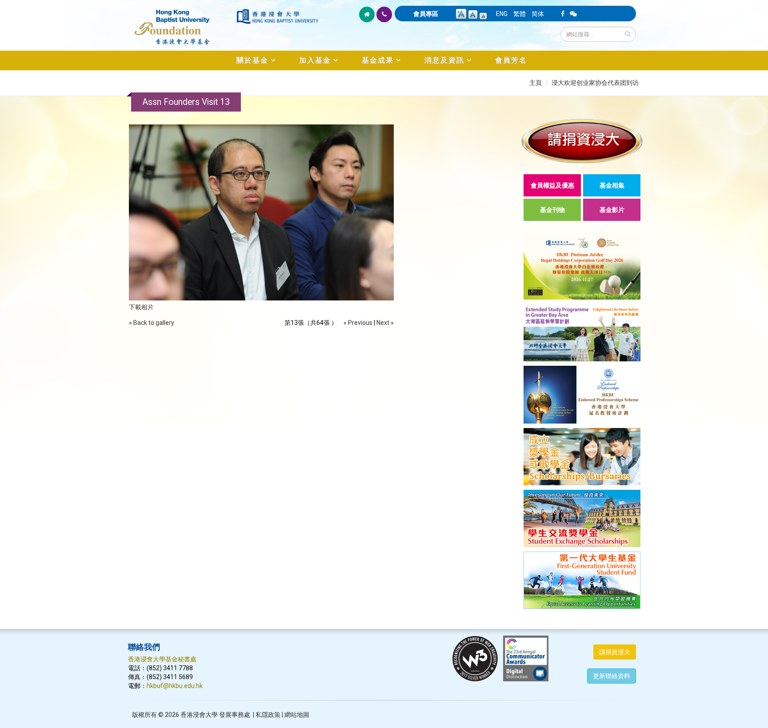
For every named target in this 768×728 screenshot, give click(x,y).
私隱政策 (268, 714)
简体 (538, 13)
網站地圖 (296, 714)
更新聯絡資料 (611, 676)
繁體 (519, 13)
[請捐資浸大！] (582, 140)
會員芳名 (511, 60)
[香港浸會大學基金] (181, 22)
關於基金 (252, 60)
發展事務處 (234, 714)
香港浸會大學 (199, 714)
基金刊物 (552, 209)
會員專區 (425, 13)
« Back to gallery (151, 322)
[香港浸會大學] (277, 16)
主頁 (535, 82)
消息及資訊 (444, 60)
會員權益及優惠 (552, 185)
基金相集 (612, 185)
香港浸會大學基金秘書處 (162, 659)
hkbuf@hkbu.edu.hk (175, 685)
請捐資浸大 (614, 652)
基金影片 (612, 209)
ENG (502, 13)
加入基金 (315, 60)
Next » (385, 322)
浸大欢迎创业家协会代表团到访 (595, 82)
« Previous (358, 322)
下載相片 (141, 307)
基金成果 (378, 60)
